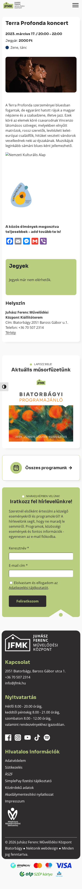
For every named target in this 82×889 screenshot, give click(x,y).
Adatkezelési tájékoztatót (28, 587)
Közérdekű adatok (19, 787)
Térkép (10, 332)
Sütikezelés (13, 767)
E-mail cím (18, 565)
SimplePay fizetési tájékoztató (28, 781)
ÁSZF (9, 774)
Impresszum (15, 801)
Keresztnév (19, 548)
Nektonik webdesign (42, 848)
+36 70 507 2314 (17, 677)
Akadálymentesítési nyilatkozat (29, 794)
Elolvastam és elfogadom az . (33, 585)
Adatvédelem (15, 760)
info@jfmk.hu (15, 683)
